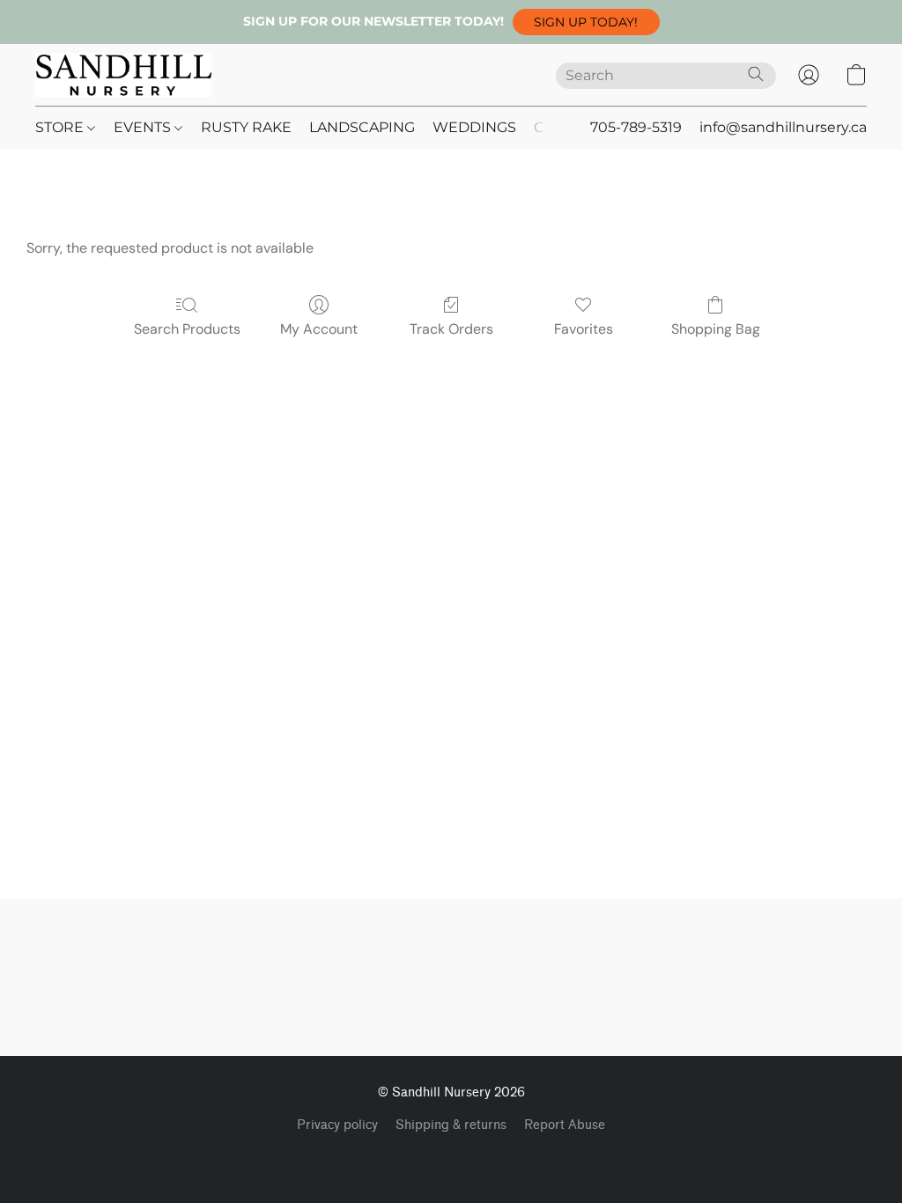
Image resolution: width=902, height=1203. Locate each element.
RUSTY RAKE (246, 127)
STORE (61, 127)
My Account (319, 329)
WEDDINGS (474, 127)
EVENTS (144, 127)
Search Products (187, 329)
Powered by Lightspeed (451, 1155)
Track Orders (451, 329)
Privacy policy (337, 1125)
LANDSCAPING (362, 127)
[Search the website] (756, 74)
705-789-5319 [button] (636, 127)
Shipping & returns (451, 1125)
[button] (586, 22)
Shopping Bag (715, 329)
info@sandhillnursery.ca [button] (783, 127)
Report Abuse (564, 1125)
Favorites (583, 329)
